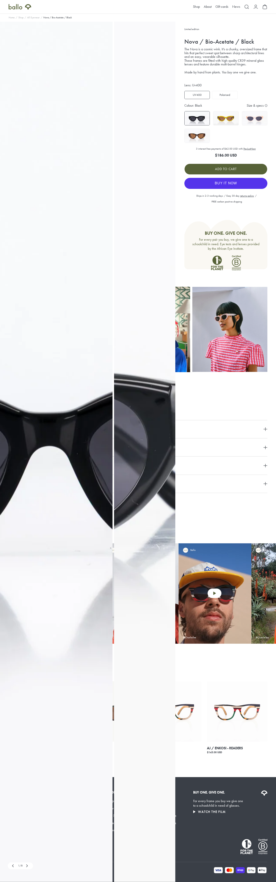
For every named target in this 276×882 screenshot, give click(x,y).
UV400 (197, 95)
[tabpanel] (56, 452)
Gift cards (221, 7)
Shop (196, 7)
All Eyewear (33, 17)
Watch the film (212, 812)
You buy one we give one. (239, 72)
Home (12, 17)
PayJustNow (249, 148)
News (236, 7)
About (208, 7)
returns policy (247, 195)
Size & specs (255, 105)
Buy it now (226, 183)
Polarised (225, 95)
